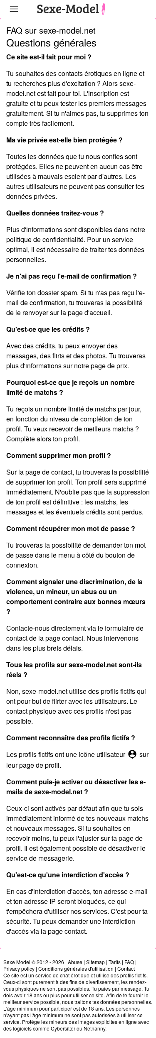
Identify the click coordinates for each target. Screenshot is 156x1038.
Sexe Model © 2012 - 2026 (33, 961)
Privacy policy (19, 968)
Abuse (75, 961)
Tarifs (115, 961)
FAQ (129, 961)
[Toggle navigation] (14, 9)
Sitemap (95, 961)
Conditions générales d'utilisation (76, 968)
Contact (126, 968)
